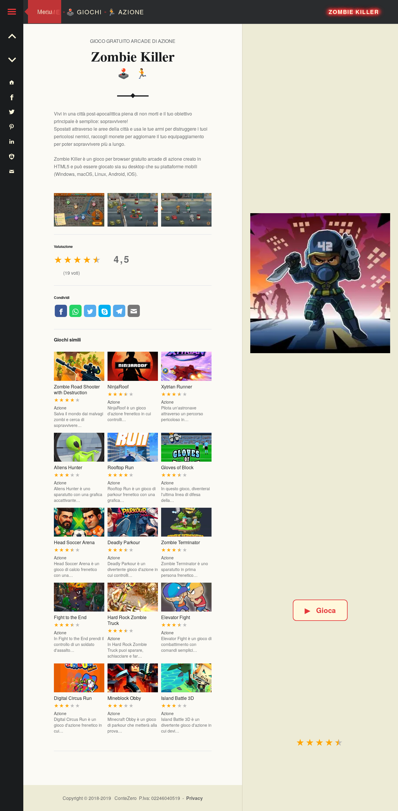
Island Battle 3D (177, 698)
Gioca (320, 610)
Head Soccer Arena (74, 542)
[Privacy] (11, 156)
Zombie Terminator (180, 542)
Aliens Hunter (68, 467)
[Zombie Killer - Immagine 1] (79, 210)
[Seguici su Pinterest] (11, 126)
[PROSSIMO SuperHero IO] (11, 35)
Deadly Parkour (124, 542)
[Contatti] (11, 171)
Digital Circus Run (73, 698)
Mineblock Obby (124, 698)
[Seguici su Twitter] (11, 111)
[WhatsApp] (75, 311)
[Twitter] (90, 311)
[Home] (11, 82)
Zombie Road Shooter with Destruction (77, 389)
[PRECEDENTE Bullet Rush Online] (11, 58)
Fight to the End (70, 617)
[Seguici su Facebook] (11, 97)
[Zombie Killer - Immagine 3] (186, 210)
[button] (11, 11)
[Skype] (104, 311)
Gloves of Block (177, 467)
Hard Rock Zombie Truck (127, 620)
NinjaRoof (118, 386)
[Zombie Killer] (320, 283)
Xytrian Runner (176, 386)
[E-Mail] (134, 311)
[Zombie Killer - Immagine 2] (133, 210)
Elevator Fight (175, 617)
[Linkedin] (11, 141)
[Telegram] (119, 311)
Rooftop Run (121, 467)
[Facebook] (61, 311)
